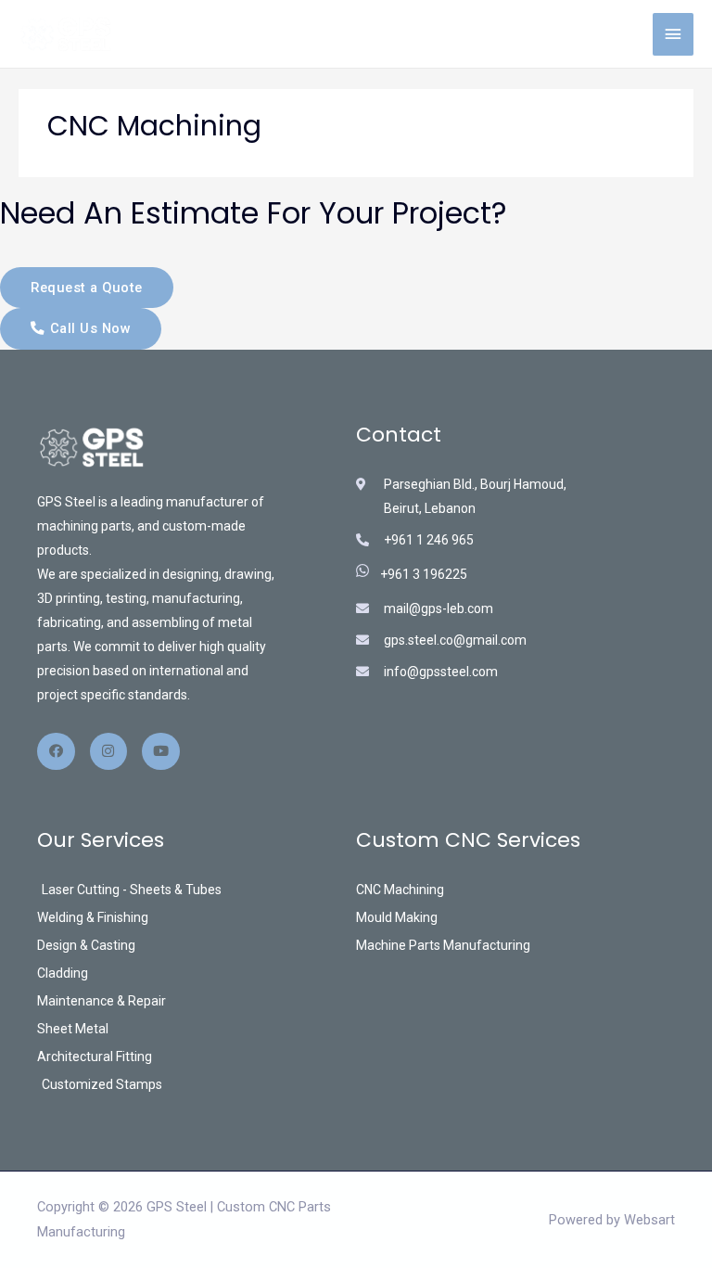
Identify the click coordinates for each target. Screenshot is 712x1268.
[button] (86, 288)
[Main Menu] (673, 34)
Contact (398, 434)
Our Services (100, 840)
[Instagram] (109, 752)
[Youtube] (161, 752)
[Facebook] (56, 752)
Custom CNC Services (468, 840)
